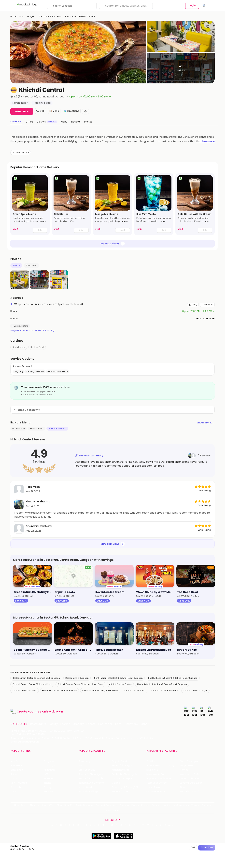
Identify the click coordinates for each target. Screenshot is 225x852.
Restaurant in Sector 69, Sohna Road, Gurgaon (36, 678)
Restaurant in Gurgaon (77, 678)
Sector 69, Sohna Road (50, 16)
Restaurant (70, 16)
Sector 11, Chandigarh (91, 778)
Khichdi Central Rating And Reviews (100, 690)
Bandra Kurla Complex (91, 782)
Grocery (78, 724)
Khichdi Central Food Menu (164, 690)
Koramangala (86, 761)
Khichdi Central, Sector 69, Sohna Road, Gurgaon (162, 684)
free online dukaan (49, 711)
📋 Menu (54, 111)
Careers (206, 805)
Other (145, 724)
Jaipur (14, 774)
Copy (194, 304)
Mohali (14, 778)
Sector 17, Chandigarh (124, 774)
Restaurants (38, 724)
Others (169, 825)
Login (192, 5)
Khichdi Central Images (195, 690)
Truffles (150, 761)
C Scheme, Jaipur (122, 778)
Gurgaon (31, 16)
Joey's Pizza (153, 787)
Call (193, 847)
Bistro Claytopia (189, 761)
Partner (145, 805)
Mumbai (48, 778)
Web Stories (112, 810)
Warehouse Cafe (189, 774)
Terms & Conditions (106, 805)
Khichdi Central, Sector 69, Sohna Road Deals (80, 684)
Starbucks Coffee (156, 782)
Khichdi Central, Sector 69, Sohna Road (32, 684)
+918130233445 (205, 318)
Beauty (53, 724)
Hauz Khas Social (189, 791)
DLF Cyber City (87, 769)
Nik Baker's (152, 769)
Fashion (65, 724)
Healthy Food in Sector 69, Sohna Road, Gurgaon (172, 678)
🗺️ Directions (71, 111)
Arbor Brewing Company (160, 765)
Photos (16, 265)
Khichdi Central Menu (134, 690)
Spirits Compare (85, 805)
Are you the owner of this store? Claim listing (32, 330)
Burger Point (187, 765)
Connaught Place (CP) (125, 787)
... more (42, 221)
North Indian (19, 347)
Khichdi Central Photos (120, 684)
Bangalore (16, 765)
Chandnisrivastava (39, 526)
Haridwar (49, 791)
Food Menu (31, 265)
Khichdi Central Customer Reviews (59, 690)
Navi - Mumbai (19, 782)
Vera (194, 805)
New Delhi (16, 761)
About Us (34, 805)
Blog (59, 805)
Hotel (118, 724)
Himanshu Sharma (38, 501)
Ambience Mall (120, 769)
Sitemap (124, 805)
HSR (81, 765)
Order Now (21, 111)
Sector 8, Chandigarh (91, 774)
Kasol (13, 791)
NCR (46, 774)
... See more (207, 141)
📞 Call (40, 111)
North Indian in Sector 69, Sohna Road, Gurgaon (118, 678)
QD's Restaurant (155, 791)
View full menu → (206, 422)
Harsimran (33, 487)
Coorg (47, 787)
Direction (208, 304)
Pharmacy (131, 724)
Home (13, 16)
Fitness (90, 724)
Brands (155, 805)
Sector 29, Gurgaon (123, 765)
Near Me (68, 805)
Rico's (183, 787)
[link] (30, 204)
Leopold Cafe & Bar (191, 782)
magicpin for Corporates (175, 805)
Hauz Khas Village (88, 791)
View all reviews (109, 543)
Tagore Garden (120, 791)
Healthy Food (37, 347)
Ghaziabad (17, 769)
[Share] (85, 111)
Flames (184, 769)
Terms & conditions (28, 409)
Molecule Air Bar (155, 774)
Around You (48, 805)
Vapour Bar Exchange (158, 778)
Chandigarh (50, 765)
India (21, 16)
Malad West (85, 787)
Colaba (116, 782)
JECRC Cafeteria (189, 778)
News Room (20, 805)
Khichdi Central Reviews (25, 690)
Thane (47, 782)
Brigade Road (119, 761)
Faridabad (49, 769)
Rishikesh (16, 787)
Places (135, 805)
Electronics (105, 724)
